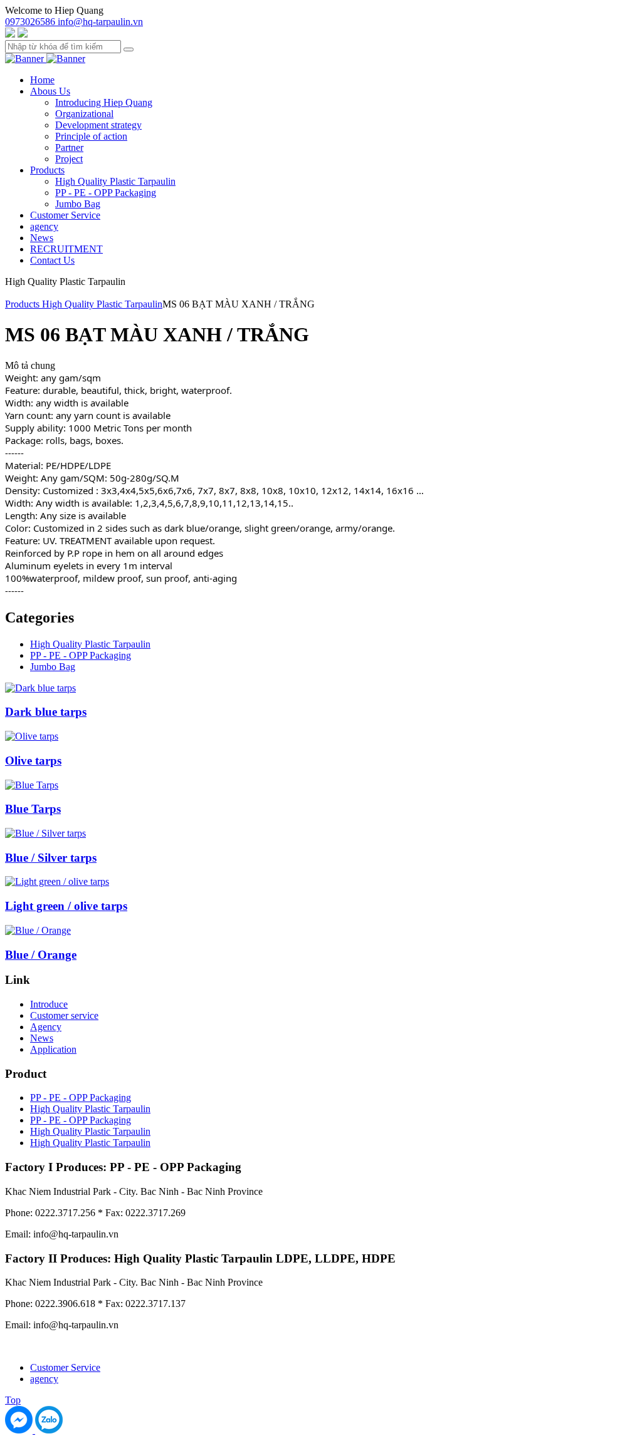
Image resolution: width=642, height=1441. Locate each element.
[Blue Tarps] (31, 785)
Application (53, 1049)
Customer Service (65, 215)
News (41, 237)
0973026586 (31, 21)
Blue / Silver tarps (51, 857)
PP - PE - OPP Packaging (105, 192)
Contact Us (52, 260)
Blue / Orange (40, 954)
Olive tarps (33, 760)
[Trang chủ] (25, 58)
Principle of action (91, 136)
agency (44, 226)
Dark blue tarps (46, 711)
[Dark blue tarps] (40, 688)
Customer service (64, 1015)
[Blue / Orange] (38, 930)
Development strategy (98, 125)
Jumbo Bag (77, 204)
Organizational (84, 113)
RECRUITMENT (66, 249)
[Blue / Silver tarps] (45, 833)
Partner (69, 147)
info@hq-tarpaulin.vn (100, 21)
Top (13, 1400)
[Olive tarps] (31, 736)
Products (47, 170)
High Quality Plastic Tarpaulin (115, 181)
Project (69, 158)
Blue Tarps (33, 808)
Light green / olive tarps (66, 905)
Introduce (49, 1004)
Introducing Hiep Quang (103, 102)
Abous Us (50, 91)
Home (42, 80)
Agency (45, 1026)
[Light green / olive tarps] (57, 881)
